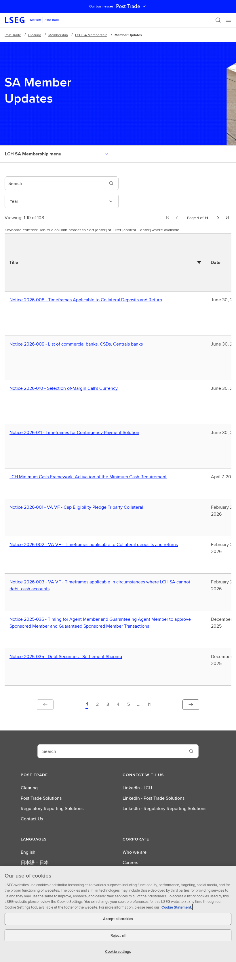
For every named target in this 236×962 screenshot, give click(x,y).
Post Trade (128, 6)
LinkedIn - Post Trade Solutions (153, 798)
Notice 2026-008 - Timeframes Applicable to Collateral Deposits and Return (87, 299)
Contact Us (32, 819)
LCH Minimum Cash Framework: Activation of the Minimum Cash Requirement (89, 476)
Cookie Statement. (176, 907)
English (28, 852)
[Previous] (177, 218)
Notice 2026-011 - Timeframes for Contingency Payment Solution (75, 432)
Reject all (118, 935)
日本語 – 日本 (35, 862)
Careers (130, 862)
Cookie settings (118, 951)
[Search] (218, 20)
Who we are (134, 852)
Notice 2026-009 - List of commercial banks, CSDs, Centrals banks (77, 344)
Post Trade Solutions (41, 798)
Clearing (34, 34)
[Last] (227, 218)
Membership (58, 34)
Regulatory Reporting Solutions (52, 808)
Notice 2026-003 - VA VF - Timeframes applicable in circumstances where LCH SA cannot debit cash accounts (99, 585)
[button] (87, 704)
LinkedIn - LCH (137, 787)
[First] (167, 218)
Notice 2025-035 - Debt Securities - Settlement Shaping (67, 656)
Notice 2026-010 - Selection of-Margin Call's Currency (64, 388)
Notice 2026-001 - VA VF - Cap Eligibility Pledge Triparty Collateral (77, 507)
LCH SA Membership (91, 34)
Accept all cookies (118, 918)
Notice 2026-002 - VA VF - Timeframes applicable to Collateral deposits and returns (94, 544)
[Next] (218, 218)
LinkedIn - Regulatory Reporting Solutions (164, 808)
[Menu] (228, 20)
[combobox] (54, 183)
